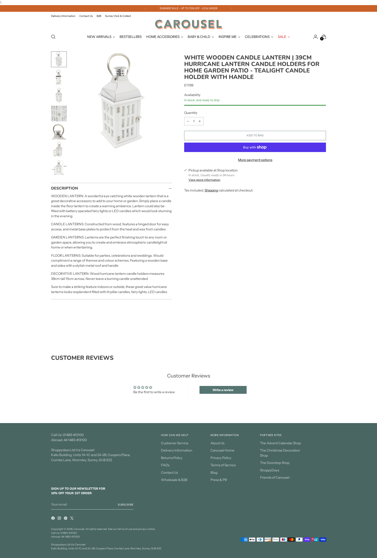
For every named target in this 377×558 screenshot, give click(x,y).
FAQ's (165, 465)
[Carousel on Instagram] (59, 519)
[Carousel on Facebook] (53, 519)
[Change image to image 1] (59, 59)
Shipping (211, 190)
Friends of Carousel (274, 477)
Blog (213, 473)
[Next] (231, 8)
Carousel (79, 529)
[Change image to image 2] (59, 77)
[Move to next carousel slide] (322, 333)
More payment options (255, 160)
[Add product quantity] (199, 121)
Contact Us (169, 473)
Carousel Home (222, 450)
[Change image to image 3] (59, 95)
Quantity (190, 113)
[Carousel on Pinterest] (66, 519)
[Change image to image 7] (59, 168)
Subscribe (126, 504)
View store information (204, 180)
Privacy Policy (220, 458)
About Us (217, 443)
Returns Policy (171, 458)
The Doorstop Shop (274, 463)
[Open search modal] (53, 37)
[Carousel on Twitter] (72, 519)
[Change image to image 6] (59, 150)
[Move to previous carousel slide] (313, 333)
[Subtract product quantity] (187, 121)
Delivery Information (176, 450)
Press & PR (218, 480)
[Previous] (145, 8)
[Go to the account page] (315, 37)
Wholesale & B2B (174, 480)
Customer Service (174, 443)
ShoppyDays (269, 470)
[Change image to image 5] (59, 131)
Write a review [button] (222, 390)
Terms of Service (223, 465)
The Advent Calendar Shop (280, 443)
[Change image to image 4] (59, 113)
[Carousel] (188, 24)
